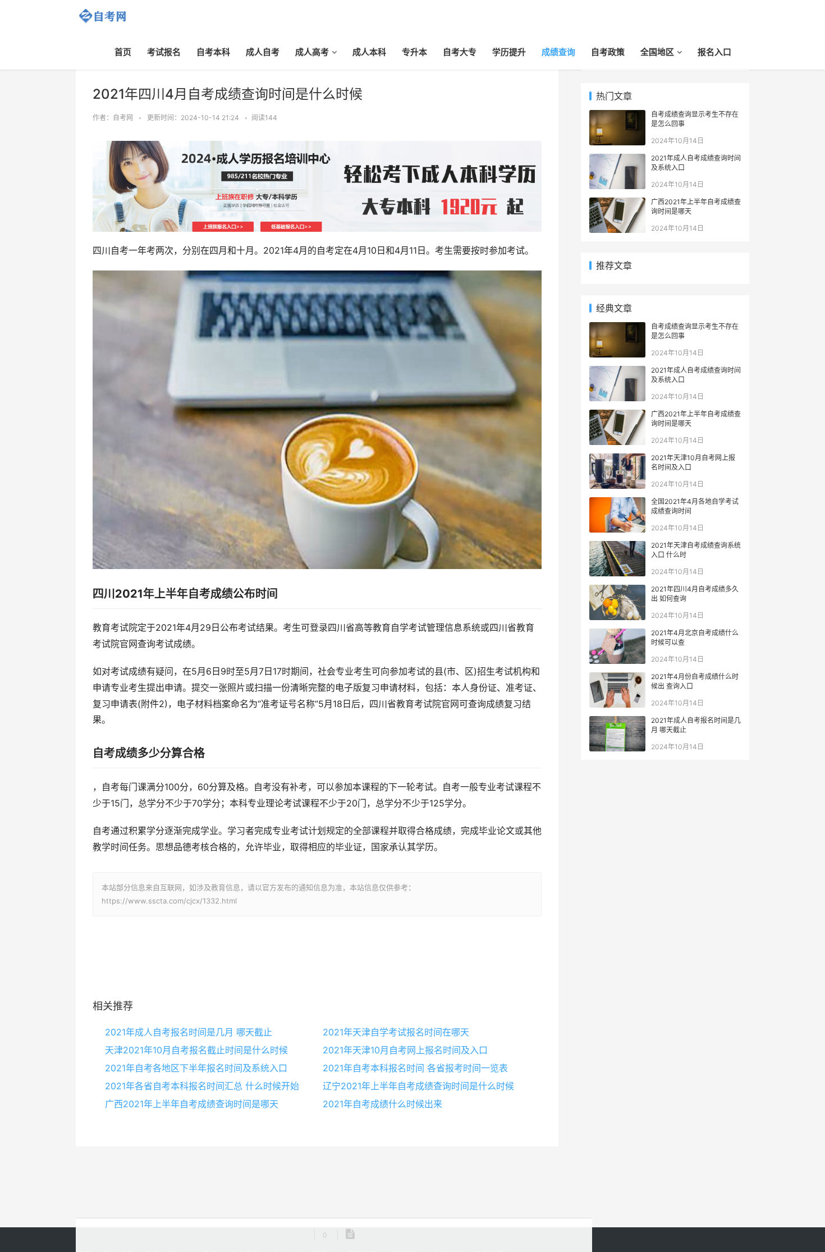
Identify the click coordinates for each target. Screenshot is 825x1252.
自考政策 (608, 52)
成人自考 (262, 52)
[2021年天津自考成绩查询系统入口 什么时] (617, 547)
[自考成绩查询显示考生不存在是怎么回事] (617, 116)
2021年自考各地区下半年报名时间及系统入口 (196, 1068)
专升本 (414, 52)
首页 (122, 52)
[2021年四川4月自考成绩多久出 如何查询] (617, 590)
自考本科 (213, 52)
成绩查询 (558, 52)
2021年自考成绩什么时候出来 (382, 1103)
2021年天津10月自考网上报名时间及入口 (405, 1050)
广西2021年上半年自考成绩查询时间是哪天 (191, 1103)
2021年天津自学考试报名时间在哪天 (396, 1032)
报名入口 (714, 52)
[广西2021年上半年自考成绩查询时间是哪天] (617, 203)
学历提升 (509, 52)
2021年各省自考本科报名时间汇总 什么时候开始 (202, 1086)
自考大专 (459, 52)
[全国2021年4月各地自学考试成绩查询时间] (617, 503)
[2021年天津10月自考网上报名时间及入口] (617, 459)
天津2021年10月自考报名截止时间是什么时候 (196, 1050)
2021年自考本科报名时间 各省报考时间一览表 (415, 1068)
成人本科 (369, 52)
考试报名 (164, 52)
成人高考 (312, 52)
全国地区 (657, 52)
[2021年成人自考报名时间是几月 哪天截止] (617, 722)
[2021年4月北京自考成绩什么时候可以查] (617, 634)
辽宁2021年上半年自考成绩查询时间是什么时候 (418, 1086)
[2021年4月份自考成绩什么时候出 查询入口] (617, 678)
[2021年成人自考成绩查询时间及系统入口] (617, 159)
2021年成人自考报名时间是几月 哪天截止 (188, 1032)
